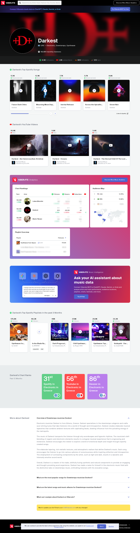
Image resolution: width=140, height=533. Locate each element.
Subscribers (78, 194)
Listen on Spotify (121, 113)
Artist (25, 194)
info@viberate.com (69, 508)
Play (21, 90)
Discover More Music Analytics (126, 3)
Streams (67, 194)
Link (38, 243)
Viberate (8, 3)
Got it (101, 526)
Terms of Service (124, 528)
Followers (57, 194)
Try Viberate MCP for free (120, 9)
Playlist (18, 238)
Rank (17, 194)
